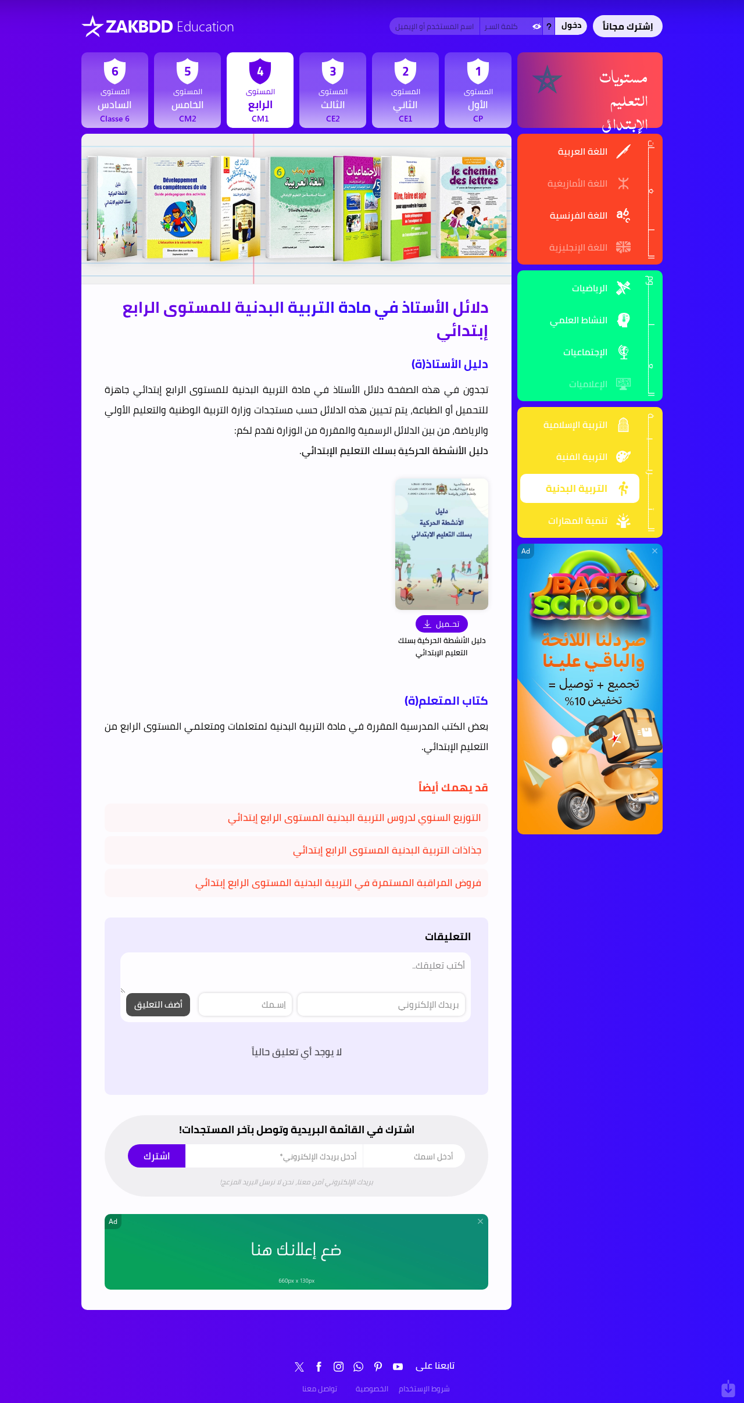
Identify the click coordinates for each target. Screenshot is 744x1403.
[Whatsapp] (359, 1367)
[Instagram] (339, 1367)
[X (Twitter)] (299, 1367)
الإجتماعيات (585, 351)
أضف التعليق (158, 1004)
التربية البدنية (576, 488)
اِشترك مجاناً (628, 26)
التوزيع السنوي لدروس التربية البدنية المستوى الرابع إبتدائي (354, 817)
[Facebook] (319, 1367)
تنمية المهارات (577, 520)
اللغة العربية (582, 151)
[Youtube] (398, 1367)
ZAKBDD (139, 26)
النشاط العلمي (578, 320)
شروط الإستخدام (424, 1388)
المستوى (478, 92)
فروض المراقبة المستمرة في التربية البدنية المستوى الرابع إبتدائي (338, 882)
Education (205, 25)
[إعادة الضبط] (549, 26)
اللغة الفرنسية (578, 215)
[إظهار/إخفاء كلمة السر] (536, 26)
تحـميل (447, 623)
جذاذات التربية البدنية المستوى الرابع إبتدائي (387, 850)
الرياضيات (589, 288)
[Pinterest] (378, 1367)
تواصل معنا (319, 1388)
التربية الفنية (581, 456)
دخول (571, 25)
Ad (525, 551)
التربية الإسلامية (575, 424)
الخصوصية (372, 1388)
